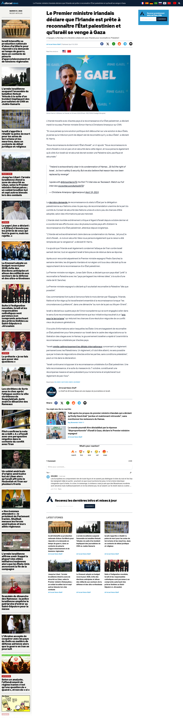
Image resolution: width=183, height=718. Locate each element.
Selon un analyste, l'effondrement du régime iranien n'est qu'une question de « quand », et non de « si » (16, 684)
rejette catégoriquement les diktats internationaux (77, 346)
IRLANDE (58, 382)
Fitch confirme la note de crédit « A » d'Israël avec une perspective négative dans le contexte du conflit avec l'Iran (15, 438)
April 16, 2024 (92, 192)
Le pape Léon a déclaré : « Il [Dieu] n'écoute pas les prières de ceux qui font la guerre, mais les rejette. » (16, 230)
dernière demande (58, 202)
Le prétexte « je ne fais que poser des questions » (15, 359)
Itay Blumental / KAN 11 (76, 422)
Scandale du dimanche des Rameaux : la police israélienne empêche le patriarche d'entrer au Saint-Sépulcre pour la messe (15, 602)
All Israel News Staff (53, 44)
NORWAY (77, 382)
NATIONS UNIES (68, 382)
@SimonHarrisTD (69, 182)
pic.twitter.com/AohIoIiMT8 (71, 185)
